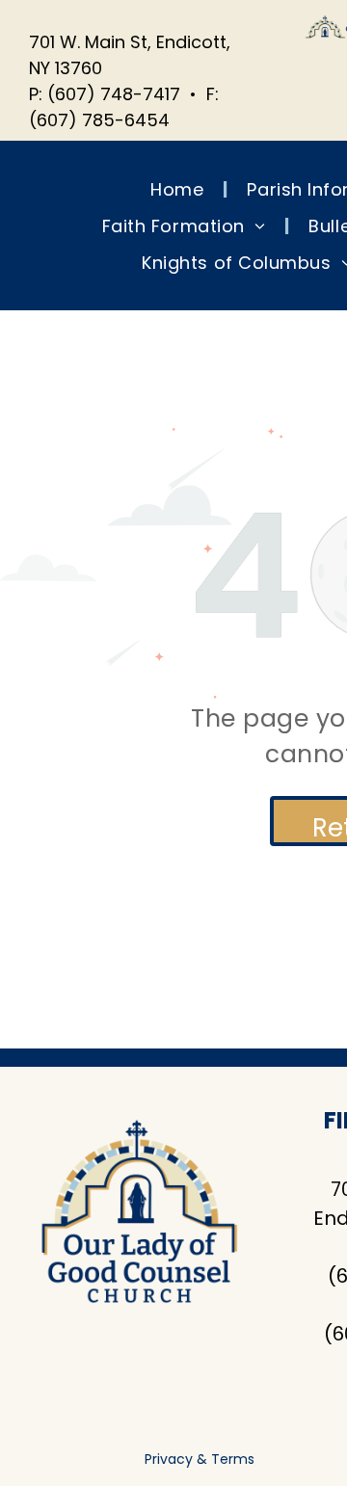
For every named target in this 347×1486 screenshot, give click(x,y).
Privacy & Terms (199, 1459)
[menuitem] (179, 189)
